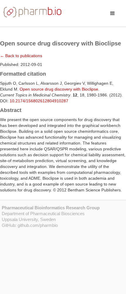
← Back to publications (21, 55)
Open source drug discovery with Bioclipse (59, 89)
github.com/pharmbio (38, 225)
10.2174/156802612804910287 (39, 100)
